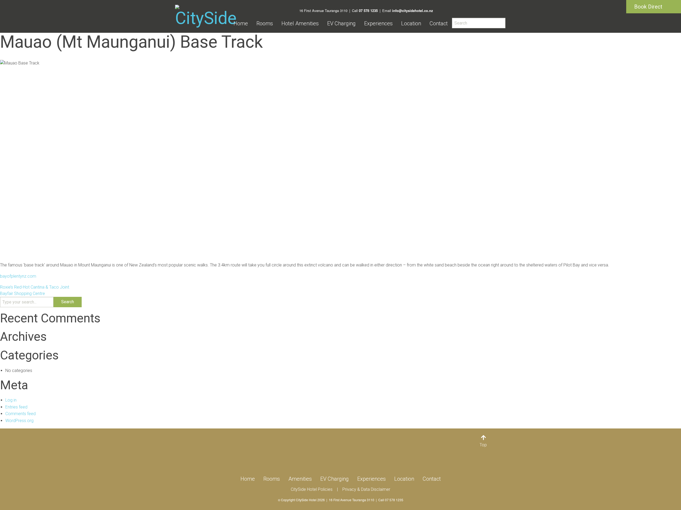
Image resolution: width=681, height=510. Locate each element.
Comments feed (20, 413)
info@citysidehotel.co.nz (412, 10)
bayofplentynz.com (18, 276)
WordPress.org (19, 420)
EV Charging (341, 23)
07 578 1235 (368, 10)
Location (411, 23)
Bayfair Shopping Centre (22, 293)
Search (67, 301)
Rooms (264, 23)
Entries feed (16, 407)
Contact (439, 23)
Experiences (378, 23)
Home (241, 23)
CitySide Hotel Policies (312, 489)
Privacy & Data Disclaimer (366, 489)
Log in (10, 400)
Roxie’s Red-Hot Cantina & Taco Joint (34, 287)
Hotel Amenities (300, 23)
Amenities (300, 479)
